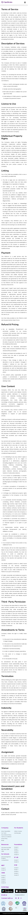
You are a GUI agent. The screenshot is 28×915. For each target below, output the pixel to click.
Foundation (18, 844)
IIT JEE (16, 857)
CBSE (3, 873)
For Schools (5, 854)
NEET (2, 865)
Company (4, 828)
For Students (18, 828)
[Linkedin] (18, 898)
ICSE (15, 865)
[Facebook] (16, 898)
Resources (5, 844)
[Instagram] (21, 898)
